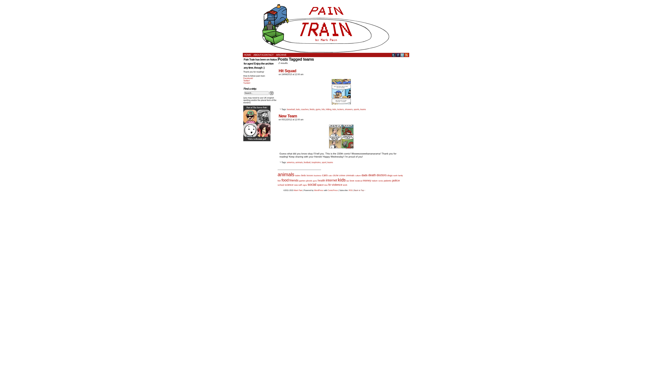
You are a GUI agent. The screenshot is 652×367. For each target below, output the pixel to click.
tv (329, 184)
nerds (380, 181)
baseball (291, 109)
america (290, 162)
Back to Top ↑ (359, 190)
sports (356, 109)
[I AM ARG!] (263, 116)
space (320, 184)
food (285, 180)
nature (375, 181)
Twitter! (246, 81)
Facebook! (248, 78)
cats (330, 175)
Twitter (402, 55)
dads (364, 175)
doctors (382, 175)
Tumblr (394, 55)
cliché (335, 175)
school (281, 185)
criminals (350, 175)
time (326, 185)
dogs (390, 175)
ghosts (309, 181)
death (372, 175)
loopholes (316, 162)
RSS (406, 55)
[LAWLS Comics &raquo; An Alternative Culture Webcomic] (263, 130)
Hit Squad (287, 70)
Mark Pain (298, 190)
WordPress (318, 190)
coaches (305, 109)
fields (312, 109)
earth (395, 175)
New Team (288, 116)
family (400, 175)
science (289, 185)
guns (315, 181)
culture (358, 175)
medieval (358, 181)
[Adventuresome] (250, 116)
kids (334, 109)
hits (323, 109)
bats (298, 109)
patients (388, 181)
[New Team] (341, 148)
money (367, 180)
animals (299, 162)
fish (279, 181)
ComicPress (333, 190)
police (396, 180)
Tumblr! (246, 83)
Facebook (398, 55)
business (317, 175)
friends (293, 180)
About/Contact (263, 55)
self (300, 185)
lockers (340, 109)
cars (325, 175)
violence (337, 184)
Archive (281, 55)
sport (324, 162)
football (307, 162)
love (352, 180)
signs (305, 185)
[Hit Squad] (341, 103)
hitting (328, 109)
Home (247, 55)
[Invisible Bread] (250, 130)
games (302, 181)
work (345, 185)
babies (298, 175)
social (312, 184)
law (347, 181)
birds (303, 175)
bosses (310, 175)
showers (349, 109)
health (321, 180)
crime (342, 175)
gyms (318, 109)
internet (331, 180)
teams (363, 109)
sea (296, 185)
